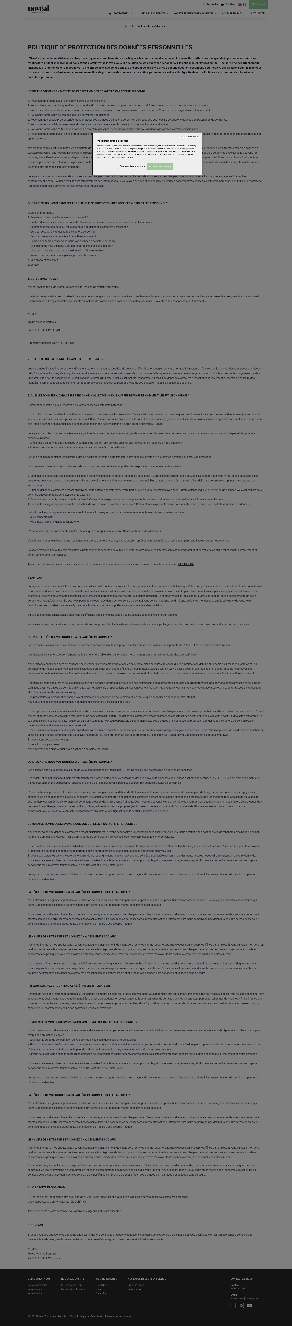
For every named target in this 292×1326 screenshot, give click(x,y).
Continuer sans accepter (190, 137)
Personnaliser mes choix (132, 166)
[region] (147, 154)
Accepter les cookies (160, 166)
